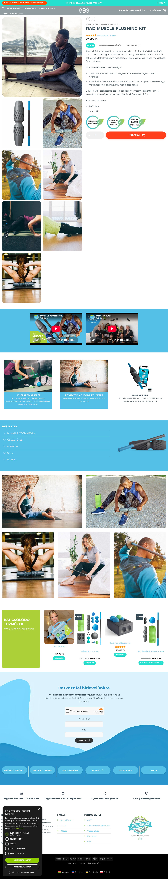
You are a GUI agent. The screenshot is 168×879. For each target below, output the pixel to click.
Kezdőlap (92, 24)
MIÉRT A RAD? (46, 8)
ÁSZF (89, 820)
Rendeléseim (66, 820)
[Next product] (88, 19)
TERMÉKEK (28, 8)
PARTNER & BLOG (12, 14)
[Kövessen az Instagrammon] (160, 3)
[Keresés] (3, 8)
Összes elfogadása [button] (22, 860)
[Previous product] (93, 19)
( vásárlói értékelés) (106, 35)
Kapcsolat (91, 836)
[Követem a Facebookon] (157, 3)
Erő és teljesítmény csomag (151, 651)
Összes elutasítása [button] (22, 867)
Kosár (63, 825)
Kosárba (134, 135)
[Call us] (165, 3)
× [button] (39, 809)
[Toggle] (4, 433)
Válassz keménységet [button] (151, 663)
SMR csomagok (110, 24)
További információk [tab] (110, 45)
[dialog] (22, 841)
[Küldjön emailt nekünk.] (162, 3)
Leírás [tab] (90, 45)
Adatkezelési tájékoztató (98, 825)
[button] (132, 10)
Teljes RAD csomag (90, 651)
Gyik (89, 841)
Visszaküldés (93, 831)
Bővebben (19, 828)
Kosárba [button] (59, 658)
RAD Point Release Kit (120, 643)
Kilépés (64, 831)
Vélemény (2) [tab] (133, 45)
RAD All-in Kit (59, 646)
